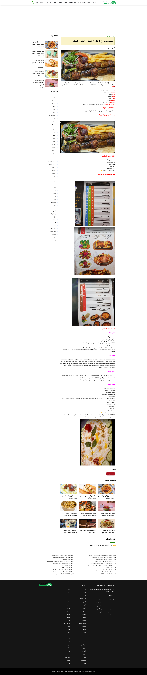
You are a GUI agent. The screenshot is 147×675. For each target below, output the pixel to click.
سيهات (54, 220)
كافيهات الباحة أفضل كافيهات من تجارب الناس (63, 574)
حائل (55, 199)
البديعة (54, 110)
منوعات (54, 234)
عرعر (55, 226)
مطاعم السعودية (110, 603)
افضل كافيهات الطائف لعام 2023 (66, 566)
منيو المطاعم (111, 600)
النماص (54, 173)
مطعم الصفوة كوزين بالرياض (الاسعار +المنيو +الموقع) (69, 514)
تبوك (51, 3)
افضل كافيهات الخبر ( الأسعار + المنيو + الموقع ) (63, 572)
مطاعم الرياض (110, 474)
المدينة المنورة (81, 3)
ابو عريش (54, 101)
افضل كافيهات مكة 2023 (68, 560)
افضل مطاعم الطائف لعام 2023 (108, 574)
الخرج (54, 121)
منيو (37, 3)
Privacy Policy (60, 671)
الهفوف (54, 176)
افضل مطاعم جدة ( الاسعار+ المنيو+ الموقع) (106, 560)
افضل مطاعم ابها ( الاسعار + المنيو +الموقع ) (106, 570)
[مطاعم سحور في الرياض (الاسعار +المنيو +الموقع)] (52, 45)
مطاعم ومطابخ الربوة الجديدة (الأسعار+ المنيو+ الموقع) (88, 514)
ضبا (55, 223)
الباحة (41, 3)
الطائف (60, 3)
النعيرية (54, 170)
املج (55, 182)
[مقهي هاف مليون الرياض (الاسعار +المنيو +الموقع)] (52, 54)
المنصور (54, 168)
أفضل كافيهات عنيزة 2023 (68, 568)
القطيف (54, 153)
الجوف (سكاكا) (52, 115)
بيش (55, 185)
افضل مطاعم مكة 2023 (110, 568)
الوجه (54, 179)
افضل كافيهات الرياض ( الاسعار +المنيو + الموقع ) (62, 555)
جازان (46, 3)
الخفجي (54, 124)
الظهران (54, 144)
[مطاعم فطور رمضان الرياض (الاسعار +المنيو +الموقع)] (52, 83)
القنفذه (54, 156)
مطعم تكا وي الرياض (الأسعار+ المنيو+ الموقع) (88, 531)
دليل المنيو (99, 600)
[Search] (32, 2)
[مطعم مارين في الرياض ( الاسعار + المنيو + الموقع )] (87, 65)
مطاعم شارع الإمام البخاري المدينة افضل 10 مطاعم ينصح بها (102, 566)
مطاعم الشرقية (111, 606)
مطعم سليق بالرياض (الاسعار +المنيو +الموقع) (69, 497)
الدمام (54, 130)
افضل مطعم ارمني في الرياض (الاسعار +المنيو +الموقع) (69, 531)
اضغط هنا (85, 104)
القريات (54, 147)
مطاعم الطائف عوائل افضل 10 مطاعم (107, 572)
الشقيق (54, 139)
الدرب (54, 127)
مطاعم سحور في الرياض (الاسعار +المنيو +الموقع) (106, 497)
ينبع (55, 240)
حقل (55, 205)
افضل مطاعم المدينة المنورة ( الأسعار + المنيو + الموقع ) (103, 564)
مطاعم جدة (111, 609)
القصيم (65, 3)
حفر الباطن (53, 202)
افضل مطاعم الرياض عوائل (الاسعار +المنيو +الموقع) (104, 558)
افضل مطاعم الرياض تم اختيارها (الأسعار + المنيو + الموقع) (102, 555)
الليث (54, 159)
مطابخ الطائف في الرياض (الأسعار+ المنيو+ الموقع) (108, 531)
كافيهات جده (99, 612)
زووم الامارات (99, 609)
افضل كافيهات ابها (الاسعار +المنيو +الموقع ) (63, 564)
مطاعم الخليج (111, 612)
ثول (55, 191)
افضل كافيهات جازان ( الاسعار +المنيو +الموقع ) (63, 570)
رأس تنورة (53, 214)
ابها (55, 3)
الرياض (94, 3)
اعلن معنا (54, 671)
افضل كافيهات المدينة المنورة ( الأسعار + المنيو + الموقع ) (60, 562)
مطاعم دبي (99, 606)
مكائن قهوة (53, 228)
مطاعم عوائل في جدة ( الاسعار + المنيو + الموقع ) (105, 562)
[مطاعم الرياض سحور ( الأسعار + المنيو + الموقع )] (52, 63)
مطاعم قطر (111, 615)
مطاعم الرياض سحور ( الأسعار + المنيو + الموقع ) (88, 497)
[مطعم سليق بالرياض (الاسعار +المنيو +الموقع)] (52, 74)
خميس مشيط (53, 208)
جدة (88, 3)
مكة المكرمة (72, 3)
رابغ (55, 217)
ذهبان (54, 211)
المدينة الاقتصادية (52, 162)
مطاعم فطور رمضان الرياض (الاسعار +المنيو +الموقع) (108, 514)
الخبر (55, 118)
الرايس (54, 133)
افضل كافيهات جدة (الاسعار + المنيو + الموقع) (63, 558)
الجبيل (54, 112)
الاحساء (54, 104)
